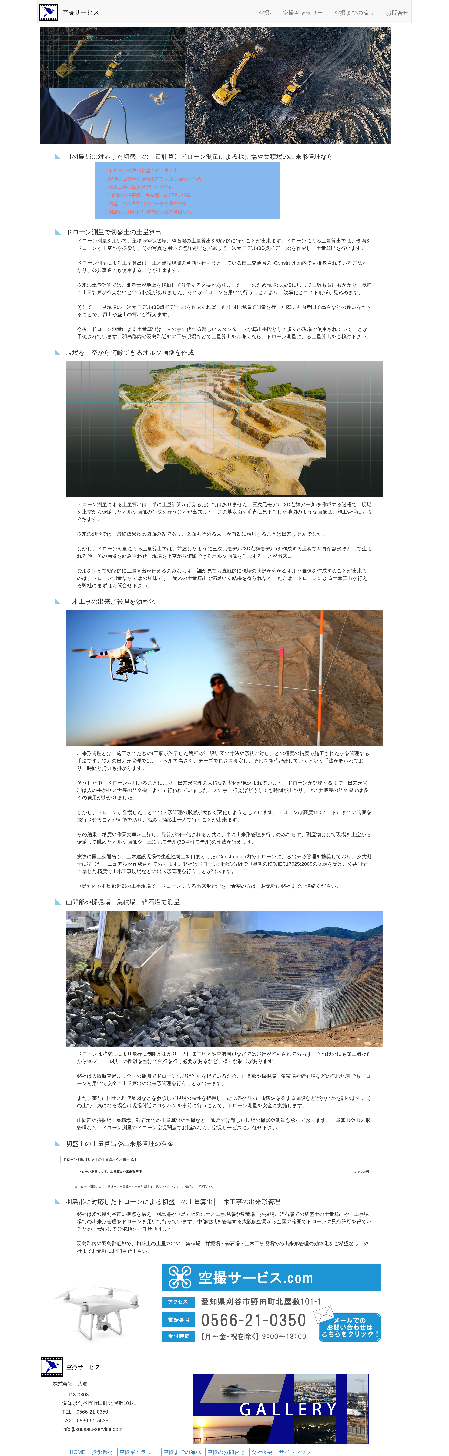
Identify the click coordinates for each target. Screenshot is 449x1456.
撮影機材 (102, 1452)
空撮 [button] (264, 13)
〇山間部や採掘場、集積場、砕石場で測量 (147, 195)
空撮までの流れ (354, 13)
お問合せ (397, 13)
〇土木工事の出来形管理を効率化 (138, 187)
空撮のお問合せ (226, 1452)
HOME (77, 1452)
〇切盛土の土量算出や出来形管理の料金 (145, 203)
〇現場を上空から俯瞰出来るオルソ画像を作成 (152, 178)
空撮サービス (80, 12)
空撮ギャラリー (303, 13)
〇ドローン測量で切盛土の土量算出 (141, 170)
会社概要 (261, 1452)
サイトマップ (295, 1452)
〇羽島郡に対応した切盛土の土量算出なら (148, 212)
